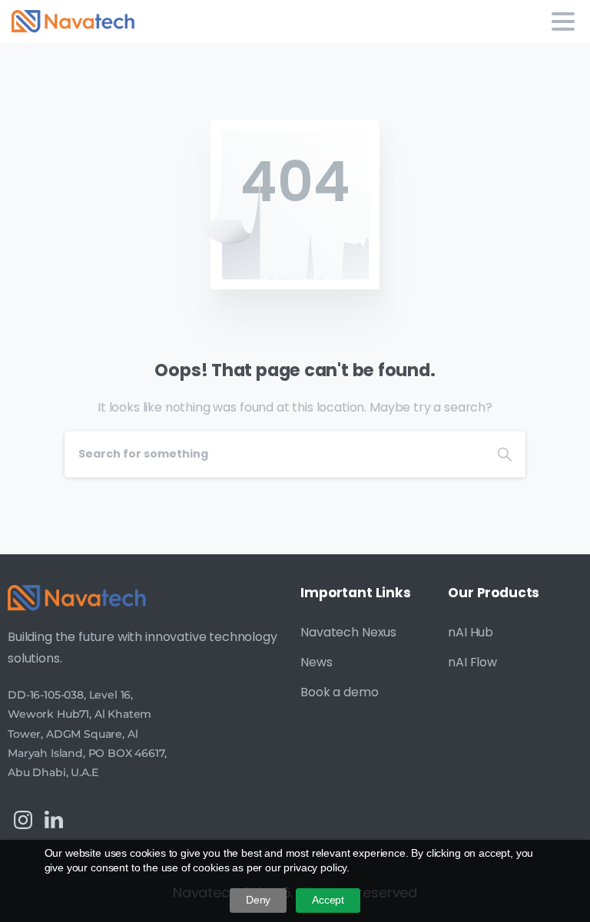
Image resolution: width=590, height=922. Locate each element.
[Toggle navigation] (563, 21)
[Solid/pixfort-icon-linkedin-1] (53, 819)
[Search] (504, 454)
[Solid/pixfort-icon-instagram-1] (23, 819)
